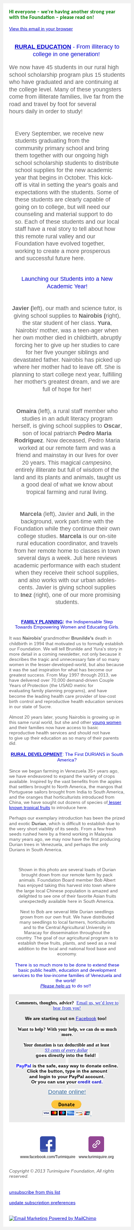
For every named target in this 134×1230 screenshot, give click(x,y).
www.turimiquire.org (96, 1157)
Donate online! (67, 1092)
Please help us (55, 985)
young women (106, 722)
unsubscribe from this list (34, 1192)
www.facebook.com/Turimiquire (47, 1157)
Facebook (86, 1018)
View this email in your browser (41, 28)
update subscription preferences (42, 1202)
